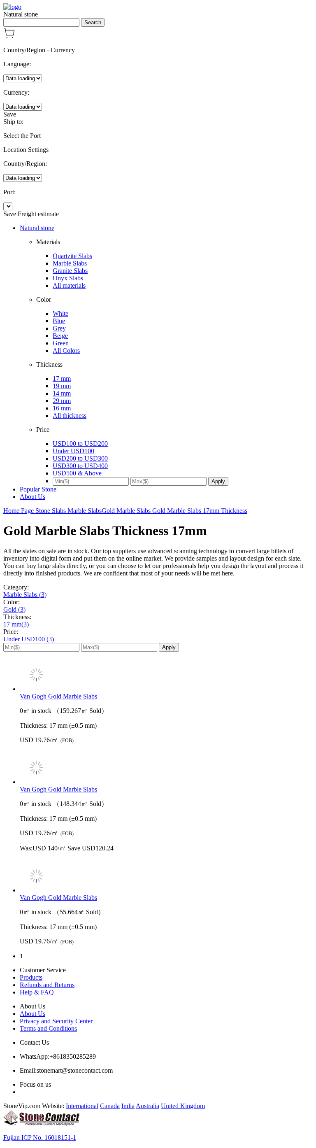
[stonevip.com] (12, 6)
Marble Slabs (70, 263)
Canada (110, 1105)
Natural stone (37, 227)
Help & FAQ (37, 992)
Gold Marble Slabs (127, 510)
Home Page (19, 510)
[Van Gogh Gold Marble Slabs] (166, 675)
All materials (69, 285)
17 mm (62, 378)
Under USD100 (73, 450)
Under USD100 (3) (28, 639)
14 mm (62, 393)
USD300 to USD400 (80, 465)
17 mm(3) (16, 624)
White (60, 313)
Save (9, 114)
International (82, 1105)
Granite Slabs (70, 270)
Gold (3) (14, 609)
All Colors (66, 350)
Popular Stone (38, 489)
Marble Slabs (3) (24, 594)
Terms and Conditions (48, 1028)
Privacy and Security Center (56, 1021)
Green (61, 343)
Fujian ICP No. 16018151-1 (39, 1137)
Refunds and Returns (47, 984)
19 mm (62, 385)
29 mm (62, 400)
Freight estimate (38, 213)
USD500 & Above (77, 473)
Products (31, 977)
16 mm (62, 408)
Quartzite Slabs (72, 255)
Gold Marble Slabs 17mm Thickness (199, 510)
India (128, 1105)
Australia (147, 1105)
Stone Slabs (51, 510)
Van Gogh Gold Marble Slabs (58, 696)
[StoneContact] (41, 1123)
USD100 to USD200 (80, 443)
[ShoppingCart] (9, 36)
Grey (59, 328)
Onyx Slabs (68, 278)
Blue (59, 320)
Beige (60, 335)
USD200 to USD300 (80, 458)
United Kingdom (183, 1105)
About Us (32, 496)
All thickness (69, 415)
